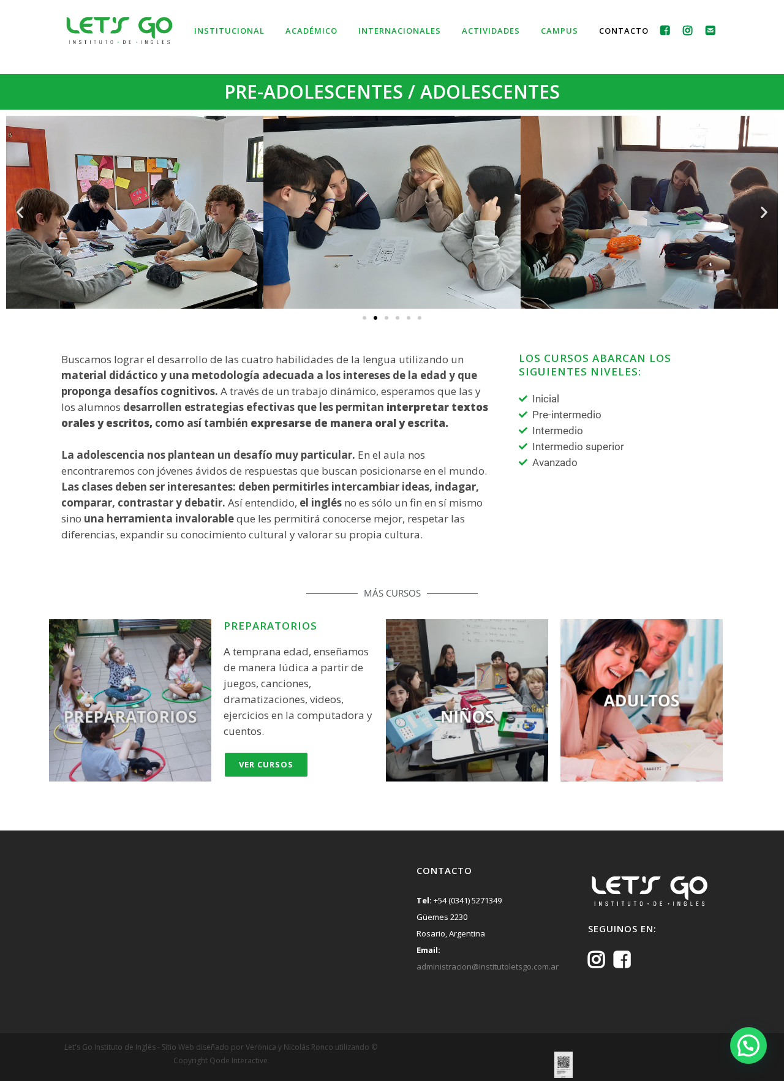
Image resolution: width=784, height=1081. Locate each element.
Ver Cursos (266, 764)
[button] (20, 212)
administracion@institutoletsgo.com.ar (488, 966)
